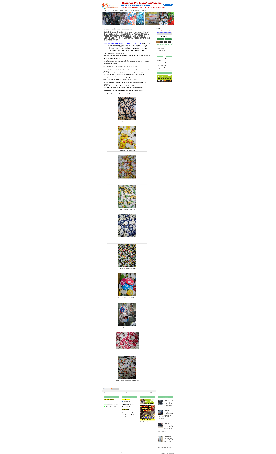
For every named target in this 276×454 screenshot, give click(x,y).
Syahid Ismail (171, 453)
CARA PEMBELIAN (135, 10)
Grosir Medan (109, 406)
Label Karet (159, 68)
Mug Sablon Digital (161, 46)
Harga (121, 10)
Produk (158, 42)
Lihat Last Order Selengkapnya (165, 447)
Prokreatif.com (119, 66)
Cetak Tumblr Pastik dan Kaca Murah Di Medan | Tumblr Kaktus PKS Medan (165, 440)
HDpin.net (126, 66)
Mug (158, 60)
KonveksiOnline (146, 421)
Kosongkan (160, 39)
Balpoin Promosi (161, 65)
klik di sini (147, 55)
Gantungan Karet (161, 62)
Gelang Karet (160, 67)
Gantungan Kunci (161, 58)
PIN (158, 51)
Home (104, 10)
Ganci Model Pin (161, 50)
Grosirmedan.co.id (111, 66)
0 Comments (116, 388)
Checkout (168, 39)
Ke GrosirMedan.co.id (113, 10)
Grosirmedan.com (133, 66)
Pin (158, 63)
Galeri (162, 42)
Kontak (127, 10)
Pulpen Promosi (160, 48)
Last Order (144, 10)
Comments (107, 388)
